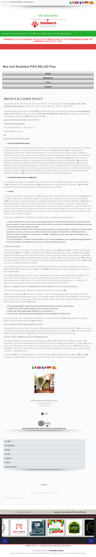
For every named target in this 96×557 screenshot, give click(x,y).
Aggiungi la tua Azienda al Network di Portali (70, 512)
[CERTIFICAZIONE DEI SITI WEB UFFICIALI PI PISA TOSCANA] (85, 528)
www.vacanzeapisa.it (24, 512)
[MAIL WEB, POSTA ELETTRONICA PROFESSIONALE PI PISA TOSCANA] (11, 528)
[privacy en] (76, 2)
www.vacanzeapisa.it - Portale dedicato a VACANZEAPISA (37, 33)
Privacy (44, 485)
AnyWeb (28, 546)
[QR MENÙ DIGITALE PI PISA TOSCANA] (30, 528)
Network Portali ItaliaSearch (22, 2)
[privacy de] (86, 2)
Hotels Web (57, 546)
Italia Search (66, 546)
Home (48, 73)
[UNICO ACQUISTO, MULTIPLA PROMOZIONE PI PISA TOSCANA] (48, 528)
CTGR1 (8, 441)
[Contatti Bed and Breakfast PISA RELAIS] (44, 413)
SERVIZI (9, 458)
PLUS (8, 454)
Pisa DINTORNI (11, 467)
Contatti (48, 87)
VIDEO (8, 463)
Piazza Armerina (46, 546)
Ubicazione (48, 78)
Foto (48, 82)
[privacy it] (71, 2)
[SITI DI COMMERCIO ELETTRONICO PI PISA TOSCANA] (66, 528)
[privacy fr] (81, 2)
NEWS (8, 450)
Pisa (33, 546)
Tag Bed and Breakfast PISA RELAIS (14, 498)
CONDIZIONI (10, 446)
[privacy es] (91, 2)
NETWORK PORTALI (56, 551)
